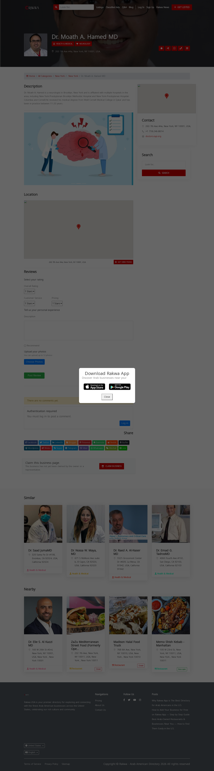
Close (107, 397)
